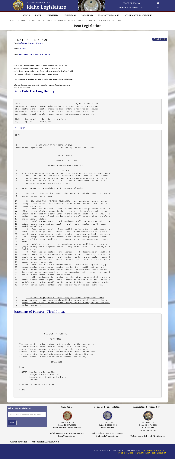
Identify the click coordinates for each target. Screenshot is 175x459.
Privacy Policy (142, 453)
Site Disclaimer (125, 453)
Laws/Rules (87, 15)
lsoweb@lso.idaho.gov (156, 436)
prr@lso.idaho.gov (68, 436)
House (38, 15)
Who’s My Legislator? (131, 7)
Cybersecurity (159, 453)
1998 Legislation (86, 20)
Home (12, 20)
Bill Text (22, 48)
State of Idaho (131, 3)
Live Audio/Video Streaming (138, 15)
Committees (52, 15)
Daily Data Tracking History (30, 43)
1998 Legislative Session (59, 20)
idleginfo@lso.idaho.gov (108, 436)
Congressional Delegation (45, 442)
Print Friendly (160, 39)
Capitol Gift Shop (18, 442)
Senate (26, 15)
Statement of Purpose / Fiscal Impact (34, 54)
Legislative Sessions (108, 15)
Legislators (70, 15)
